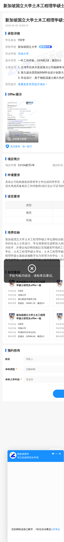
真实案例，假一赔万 (21, 146)
